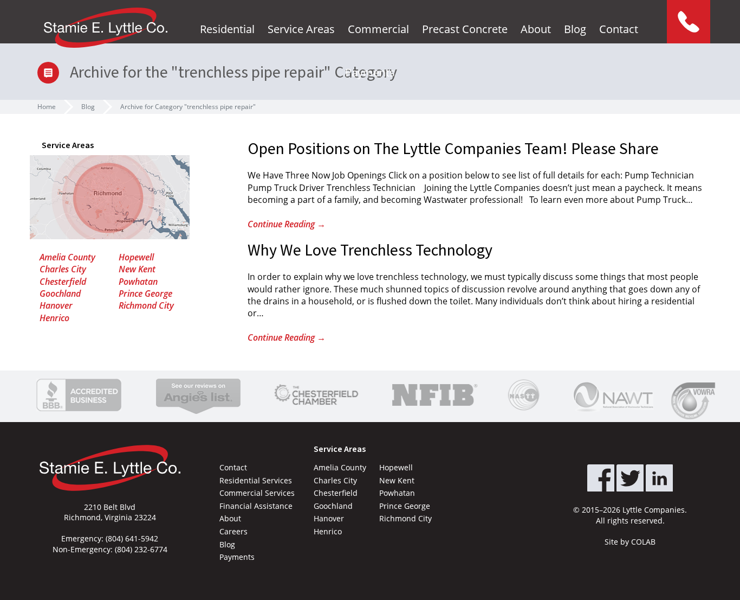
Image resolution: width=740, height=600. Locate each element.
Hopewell (136, 257)
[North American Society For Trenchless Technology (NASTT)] (524, 395)
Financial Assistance (256, 506)
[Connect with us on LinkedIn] (659, 478)
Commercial (378, 29)
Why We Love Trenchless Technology (370, 250)
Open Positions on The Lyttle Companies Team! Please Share (453, 149)
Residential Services (255, 480)
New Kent (137, 269)
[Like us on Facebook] (600, 478)
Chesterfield (63, 282)
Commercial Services (257, 493)
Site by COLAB (630, 542)
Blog (575, 29)
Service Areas (301, 29)
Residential (227, 29)
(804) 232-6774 (141, 549)
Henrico (54, 318)
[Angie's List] (198, 395)
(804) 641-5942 (132, 538)
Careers (233, 531)
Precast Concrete (465, 29)
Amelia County (67, 257)
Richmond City (146, 305)
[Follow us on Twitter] (630, 478)
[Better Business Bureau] (79, 395)
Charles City (63, 269)
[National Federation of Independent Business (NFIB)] (433, 395)
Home (46, 106)
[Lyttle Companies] (105, 27)
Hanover (56, 305)
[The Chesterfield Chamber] (316, 395)
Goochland (60, 293)
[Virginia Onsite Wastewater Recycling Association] (695, 400)
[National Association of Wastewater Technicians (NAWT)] (613, 395)
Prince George (145, 293)
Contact (618, 29)
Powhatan (138, 282)
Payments (370, 72)
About (536, 29)
